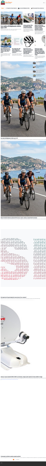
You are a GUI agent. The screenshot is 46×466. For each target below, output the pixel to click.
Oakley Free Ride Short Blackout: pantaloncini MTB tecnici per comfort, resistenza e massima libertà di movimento (25, 8)
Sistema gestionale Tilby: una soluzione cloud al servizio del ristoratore (11, 8)
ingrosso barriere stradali (36, 85)
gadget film (34, 84)
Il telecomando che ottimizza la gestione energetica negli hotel (11, 456)
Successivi (17, 459)
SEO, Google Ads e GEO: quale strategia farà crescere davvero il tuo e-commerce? (17, 50)
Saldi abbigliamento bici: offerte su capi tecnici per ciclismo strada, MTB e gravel (38, 8)
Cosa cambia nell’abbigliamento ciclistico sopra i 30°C (11, 27)
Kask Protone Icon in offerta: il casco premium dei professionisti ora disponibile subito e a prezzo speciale (28, 51)
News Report (8, 2)
